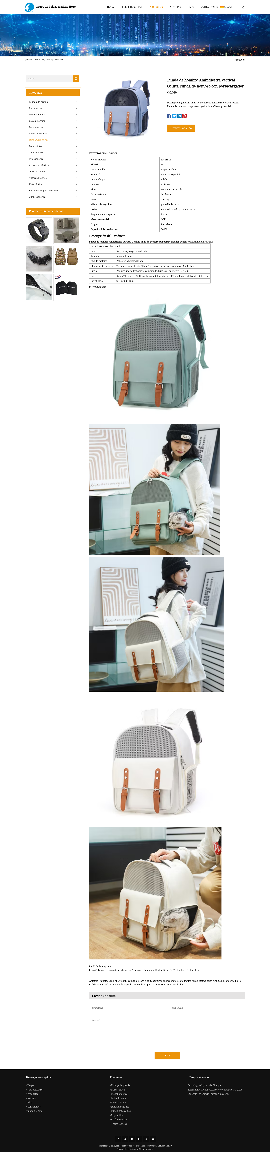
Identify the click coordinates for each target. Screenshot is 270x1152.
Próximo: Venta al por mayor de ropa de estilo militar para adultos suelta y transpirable (136, 984)
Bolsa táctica (35, 108)
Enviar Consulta (181, 128)
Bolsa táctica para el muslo (43, 190)
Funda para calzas (54, 59)
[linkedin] (139, 1139)
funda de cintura (38, 133)
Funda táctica (36, 127)
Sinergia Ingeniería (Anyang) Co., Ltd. (208, 1093)
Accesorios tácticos (39, 165)
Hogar (111, 6)
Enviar (167, 1055)
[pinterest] (132, 1139)
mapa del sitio (34, 1110)
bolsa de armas (37, 120)
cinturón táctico (37, 171)
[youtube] (153, 1139)
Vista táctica (35, 184)
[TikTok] (146, 1139)
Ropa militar (35, 146)
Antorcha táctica (38, 177)
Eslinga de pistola (38, 101)
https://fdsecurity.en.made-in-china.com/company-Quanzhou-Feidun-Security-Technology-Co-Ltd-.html (144, 970)
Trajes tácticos (36, 158)
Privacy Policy (165, 1145)
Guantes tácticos (37, 196)
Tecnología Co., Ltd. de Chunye (204, 1085)
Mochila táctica (37, 114)
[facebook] (118, 1139)
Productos (156, 6)
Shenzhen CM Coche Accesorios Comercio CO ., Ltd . (215, 1089)
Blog (191, 6)
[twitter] (125, 1139)
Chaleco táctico (37, 152)
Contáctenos (209, 6)
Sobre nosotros (132, 6)
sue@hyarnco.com (144, 1149)
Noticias (175, 6)
